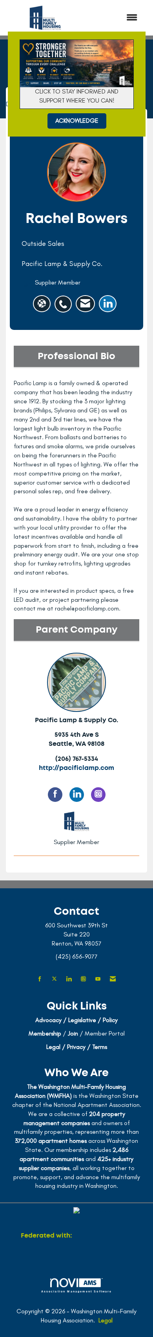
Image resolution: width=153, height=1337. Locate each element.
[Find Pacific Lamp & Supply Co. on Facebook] (55, 794)
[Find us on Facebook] (39, 979)
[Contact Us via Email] (113, 979)
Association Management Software (76, 1291)
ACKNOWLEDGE (76, 120)
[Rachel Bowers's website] (42, 304)
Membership (45, 1033)
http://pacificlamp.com (76, 768)
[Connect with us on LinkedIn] (68, 979)
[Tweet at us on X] (54, 979)
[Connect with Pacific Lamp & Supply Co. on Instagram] (98, 794)
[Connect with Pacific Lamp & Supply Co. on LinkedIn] (77, 794)
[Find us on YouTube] (97, 979)
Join (73, 1033)
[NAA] (102, 1235)
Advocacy (48, 1020)
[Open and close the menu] (114, 17)
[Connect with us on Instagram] (83, 979)
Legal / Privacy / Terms (76, 1046)
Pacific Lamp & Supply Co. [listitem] (76, 720)
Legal (105, 1320)
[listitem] (65, 300)
